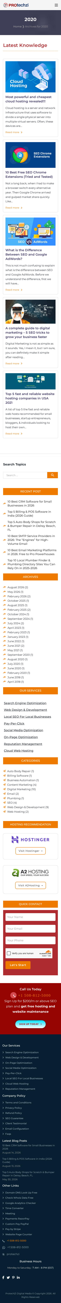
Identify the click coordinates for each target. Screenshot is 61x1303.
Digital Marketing (19, 789)
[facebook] (4, 1277)
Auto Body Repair (19, 771)
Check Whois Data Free (19, 1197)
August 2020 (16, 659)
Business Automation (21, 780)
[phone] (14, 995)
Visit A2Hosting (29, 885)
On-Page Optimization (21, 737)
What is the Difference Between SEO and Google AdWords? (26, 254)
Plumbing (14, 798)
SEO (10, 802)
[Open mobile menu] (56, 5)
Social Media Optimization (23, 730)
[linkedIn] (19, 1277)
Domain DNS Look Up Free (21, 1192)
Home (17, 26)
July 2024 (14, 623)
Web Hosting (16, 811)
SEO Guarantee (14, 1118)
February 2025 (17, 609)
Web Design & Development (25, 710)
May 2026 (14, 591)
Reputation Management (23, 744)
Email (11, 793)
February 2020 (17, 672)
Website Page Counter (18, 1234)
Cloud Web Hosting (18, 750)
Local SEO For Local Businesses (27, 717)
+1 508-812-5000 (34, 995)
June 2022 (14, 641)
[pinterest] (14, 1277)
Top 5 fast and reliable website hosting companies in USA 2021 (29, 398)
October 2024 (17, 614)
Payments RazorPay (17, 1218)
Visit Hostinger (29, 850)
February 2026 (17, 596)
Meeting (10, 1213)
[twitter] (9, 1277)
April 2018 (14, 681)
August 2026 (16, 587)
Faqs (8, 1133)
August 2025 (16, 605)
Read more (12, 132)
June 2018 (14, 677)
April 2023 (14, 627)
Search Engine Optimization (25, 703)
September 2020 (19, 654)
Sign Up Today (29, 1024)
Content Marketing (19, 784)
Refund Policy (13, 1112)
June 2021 (14, 645)
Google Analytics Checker (20, 1203)
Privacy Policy (13, 1107)
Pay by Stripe (13, 1229)
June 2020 (14, 668)
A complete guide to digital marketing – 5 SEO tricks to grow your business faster (27, 332)
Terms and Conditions (18, 1102)
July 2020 (14, 663)
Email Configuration (17, 1128)
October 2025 (17, 600)
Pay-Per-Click (14, 723)
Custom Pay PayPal (17, 1223)
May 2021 (13, 650)
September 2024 (19, 618)
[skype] (3, 1254)
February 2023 (17, 632)
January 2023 (16, 636)
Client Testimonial (16, 1123)
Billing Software (17, 775)
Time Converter (14, 1208)
